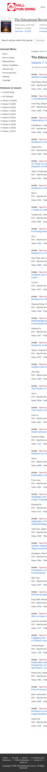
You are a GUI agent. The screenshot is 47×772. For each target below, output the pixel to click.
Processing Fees (9, 73)
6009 (39, 154)
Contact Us (38, 760)
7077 (39, 628)
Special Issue (7, 69)
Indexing (5, 76)
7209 (39, 652)
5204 (39, 243)
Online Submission (22, 760)
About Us (23, 762)
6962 (39, 680)
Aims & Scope (8, 58)
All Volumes (8, 96)
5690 (39, 379)
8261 (39, 178)
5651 (39, 222)
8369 (39, 111)
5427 (39, 335)
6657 (39, 422)
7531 (39, 89)
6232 (39, 200)
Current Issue (8, 92)
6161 (39, 726)
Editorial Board (8, 61)
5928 (39, 536)
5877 (39, 289)
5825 (39, 701)
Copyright (6, 80)
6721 (39, 511)
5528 (39, 311)
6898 (39, 465)
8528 (39, 400)
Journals (15, 758)
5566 (39, 265)
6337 (39, 585)
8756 (39, 606)
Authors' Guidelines (10, 65)
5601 (39, 487)
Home (42, 7)
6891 (39, 132)
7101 (39, 444)
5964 (39, 560)
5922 (39, 357)
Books (24, 758)
